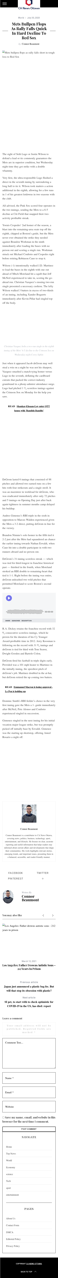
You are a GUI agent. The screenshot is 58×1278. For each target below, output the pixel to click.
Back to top (26, 1272)
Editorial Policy (13, 1239)
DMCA (9, 1232)
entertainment (12, 1194)
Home (9, 1146)
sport (8, 1187)
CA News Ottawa (34, 1264)
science (9, 1174)
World (21, 18)
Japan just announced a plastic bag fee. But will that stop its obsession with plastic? (29, 987)
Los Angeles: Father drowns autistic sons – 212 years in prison (29, 966)
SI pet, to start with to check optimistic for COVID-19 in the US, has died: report (29, 1002)
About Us (10, 1218)
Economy (10, 1167)
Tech (8, 1180)
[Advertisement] (29, 120)
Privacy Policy (13, 1245)
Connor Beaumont (30, 43)
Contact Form (12, 1225)
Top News (11, 1153)
